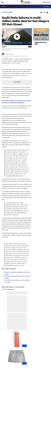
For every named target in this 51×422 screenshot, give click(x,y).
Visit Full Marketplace (8, 289)
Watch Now (45, 2)
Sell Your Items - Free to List (13, 287)
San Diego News (7, 12)
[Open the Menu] (2, 2)
